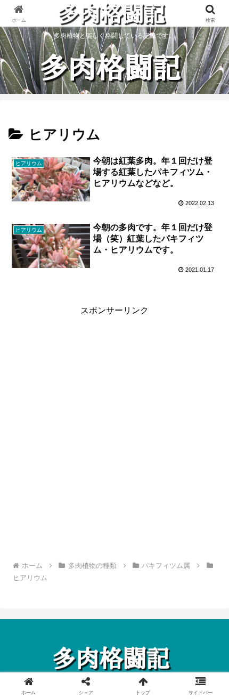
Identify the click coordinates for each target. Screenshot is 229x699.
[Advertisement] (114, 432)
